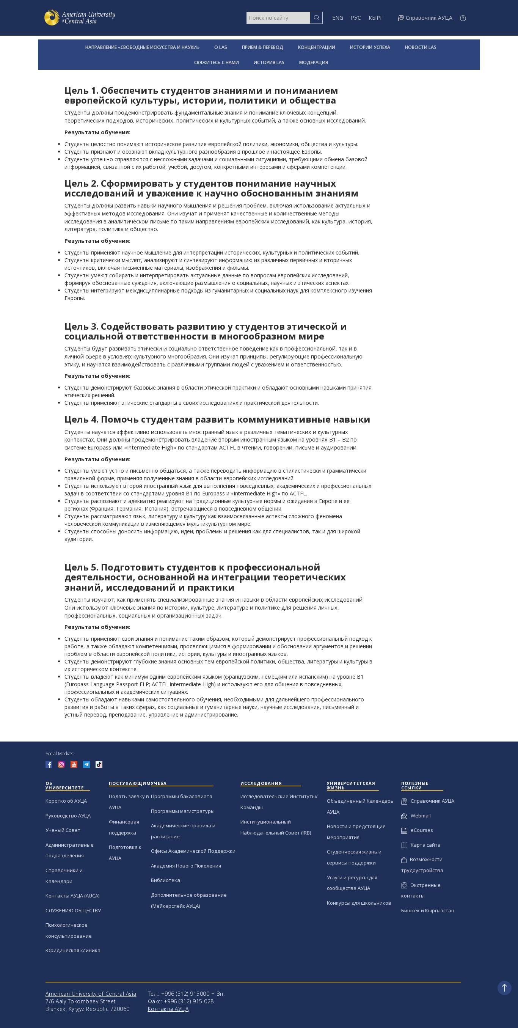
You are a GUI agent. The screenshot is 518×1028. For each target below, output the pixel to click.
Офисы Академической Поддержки (193, 850)
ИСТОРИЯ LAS (269, 62)
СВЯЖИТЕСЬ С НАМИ (216, 62)
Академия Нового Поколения (186, 865)
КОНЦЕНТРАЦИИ (316, 47)
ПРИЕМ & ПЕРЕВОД (262, 47)
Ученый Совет (63, 830)
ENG (337, 17)
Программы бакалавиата (181, 796)
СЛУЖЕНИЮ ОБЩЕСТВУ (73, 910)
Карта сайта (423, 844)
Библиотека (165, 880)
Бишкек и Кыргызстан (427, 910)
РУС (356, 17)
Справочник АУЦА (430, 800)
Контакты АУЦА (168, 1008)
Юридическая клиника (73, 950)
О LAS (220, 47)
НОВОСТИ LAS (420, 47)
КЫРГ (376, 17)
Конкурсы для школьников (359, 902)
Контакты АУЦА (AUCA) (72, 895)
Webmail (419, 815)
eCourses (420, 830)
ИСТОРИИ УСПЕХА (370, 47)
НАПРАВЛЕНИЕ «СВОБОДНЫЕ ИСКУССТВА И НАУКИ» (142, 47)
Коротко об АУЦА (66, 800)
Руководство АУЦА (68, 815)
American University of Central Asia (91, 993)
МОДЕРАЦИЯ (313, 62)
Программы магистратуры (183, 811)
